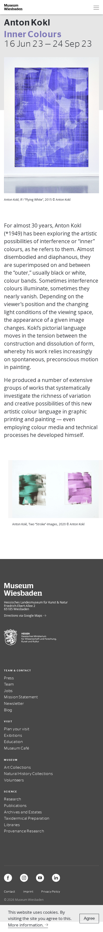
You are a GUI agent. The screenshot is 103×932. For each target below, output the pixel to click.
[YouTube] (40, 878)
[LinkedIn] (56, 878)
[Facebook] (8, 878)
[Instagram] (24, 878)
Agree (89, 918)
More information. (26, 925)
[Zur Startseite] (13, 7)
